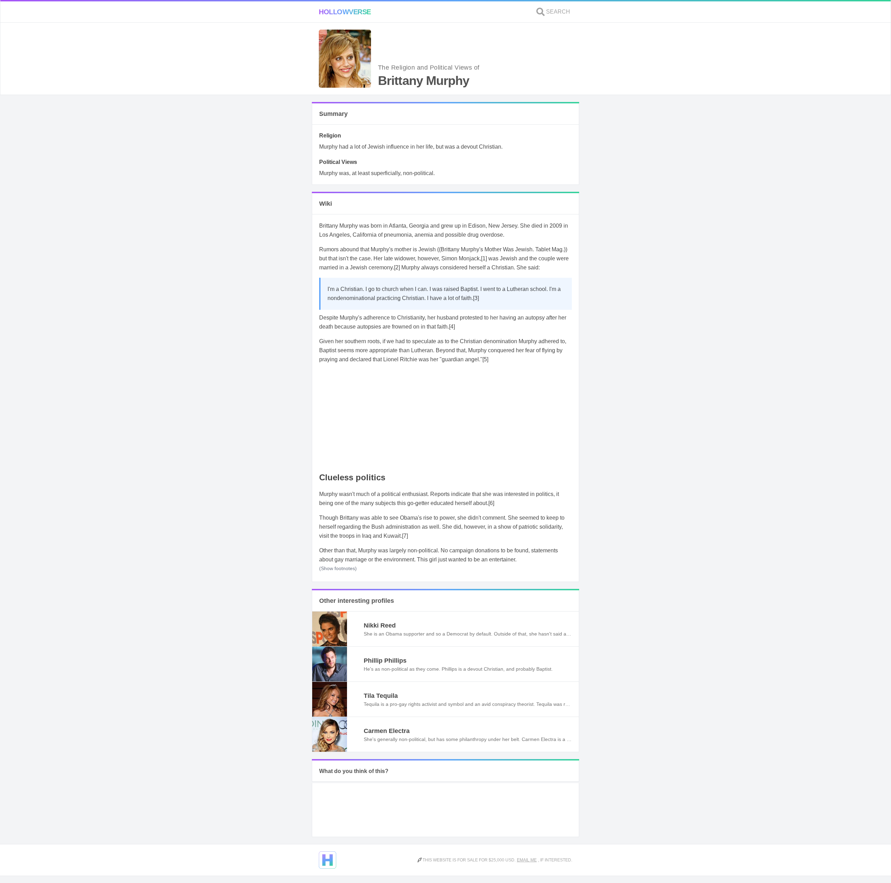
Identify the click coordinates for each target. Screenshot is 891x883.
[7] (405, 536)
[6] (491, 503)
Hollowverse (345, 12)
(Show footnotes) (338, 568)
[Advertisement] (445, 418)
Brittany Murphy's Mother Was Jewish (487, 249)
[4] (452, 327)
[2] (397, 267)
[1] (484, 258)
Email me (527, 860)
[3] (476, 298)
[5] (485, 359)
